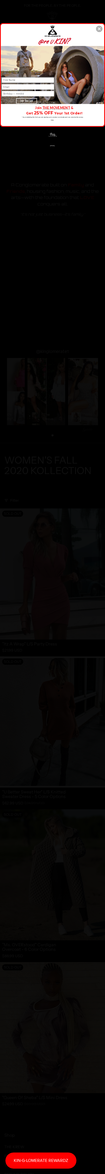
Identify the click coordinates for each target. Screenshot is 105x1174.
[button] (99, 29)
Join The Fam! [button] (26, 101)
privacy (52, 145)
